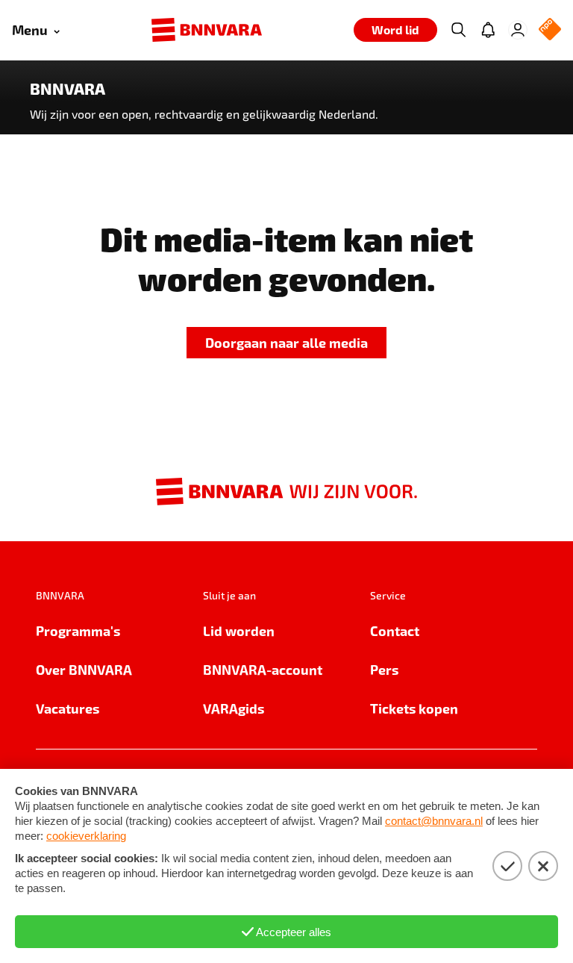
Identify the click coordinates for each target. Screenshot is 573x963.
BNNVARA (67, 89)
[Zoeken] (458, 30)
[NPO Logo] (550, 30)
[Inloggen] (518, 30)
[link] (286, 343)
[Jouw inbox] (488, 30)
